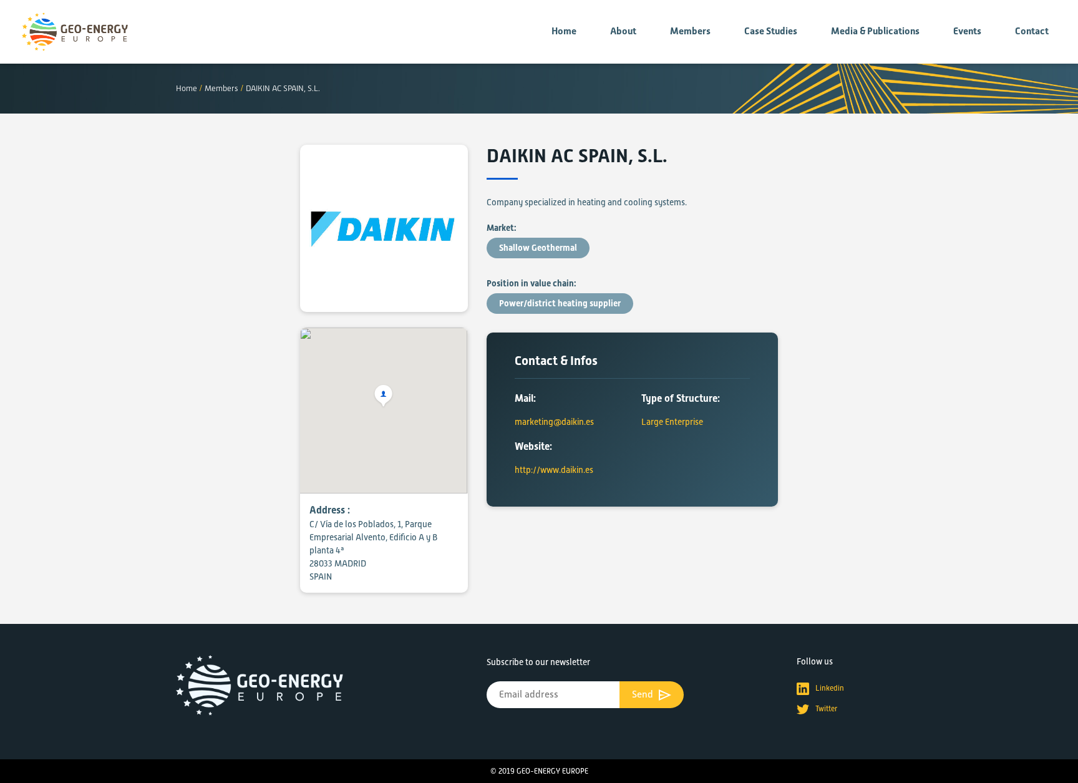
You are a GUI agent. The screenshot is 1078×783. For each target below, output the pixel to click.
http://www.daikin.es (554, 470)
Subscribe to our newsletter (538, 662)
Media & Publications (875, 31)
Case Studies (770, 31)
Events (967, 31)
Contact (1032, 31)
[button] (384, 397)
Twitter (826, 708)
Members (690, 31)
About (623, 31)
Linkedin (829, 688)
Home (563, 31)
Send (644, 694)
